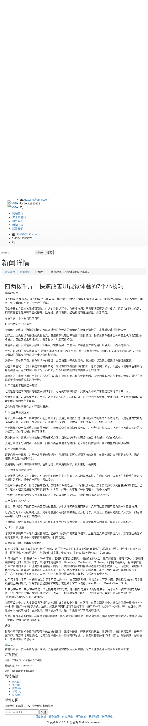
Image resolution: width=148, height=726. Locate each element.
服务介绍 (17, 221)
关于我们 (17, 684)
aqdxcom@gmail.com (36, 199)
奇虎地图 (94, 716)
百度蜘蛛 (40, 716)
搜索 (49, 252)
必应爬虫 (67, 716)
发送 (43, 712)
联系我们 (17, 228)
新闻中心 (17, 225)
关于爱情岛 (19, 217)
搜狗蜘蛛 (80, 716)
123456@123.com (26, 234)
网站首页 (17, 213)
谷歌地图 (54, 716)
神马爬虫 (107, 716)
